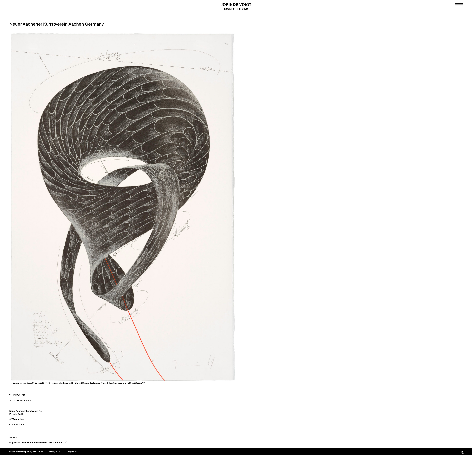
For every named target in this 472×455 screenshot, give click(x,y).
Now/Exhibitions (236, 9)
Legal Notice (73, 452)
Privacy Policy (54, 452)
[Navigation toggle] (459, 5)
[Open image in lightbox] (122, 206)
